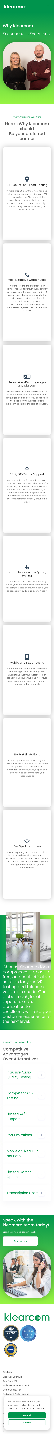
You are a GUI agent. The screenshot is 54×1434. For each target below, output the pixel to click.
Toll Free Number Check (16, 1385)
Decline (27, 1422)
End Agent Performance (16, 1394)
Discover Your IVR (12, 1376)
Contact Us (20, 1241)
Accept (27, 1415)
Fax (5, 1431)
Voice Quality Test (12, 1389)
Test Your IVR (10, 1381)
